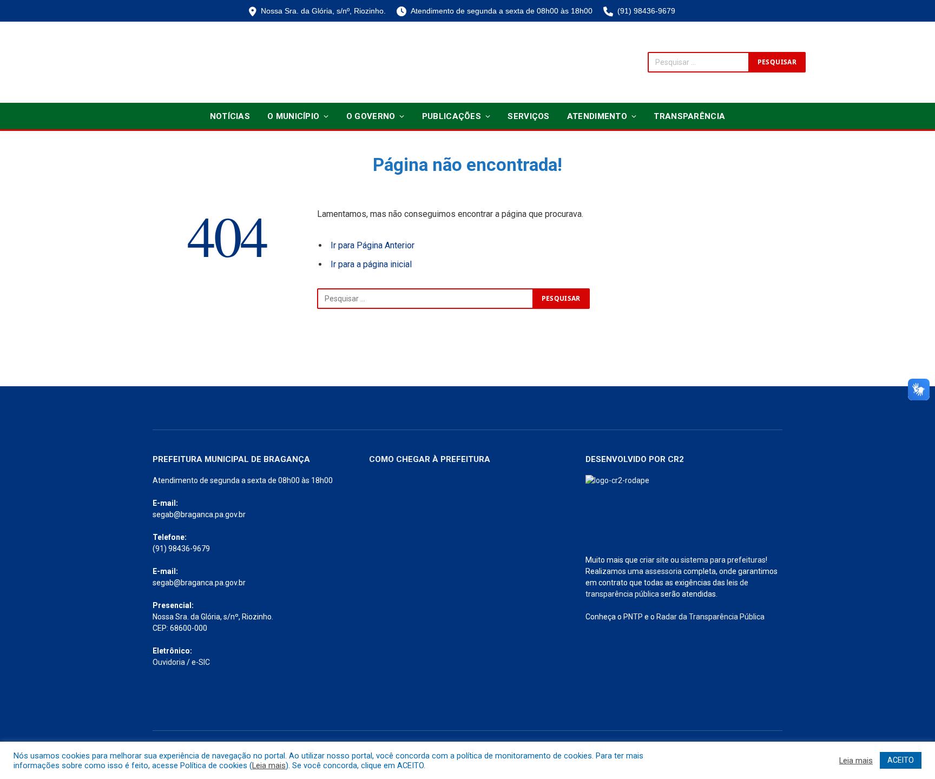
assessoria (663, 571)
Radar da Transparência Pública (710, 616)
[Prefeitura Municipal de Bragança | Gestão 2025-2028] (167, 62)
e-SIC (201, 662)
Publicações (451, 116)
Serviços (528, 116)
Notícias (230, 116)
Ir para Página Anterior (372, 245)
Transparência (689, 116)
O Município (293, 116)
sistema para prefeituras (723, 560)
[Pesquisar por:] (425, 298)
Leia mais (269, 765)
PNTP (633, 616)
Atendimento (597, 116)
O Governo (371, 116)
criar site (654, 560)
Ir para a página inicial (371, 264)
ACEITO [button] (900, 760)
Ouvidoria (169, 662)
